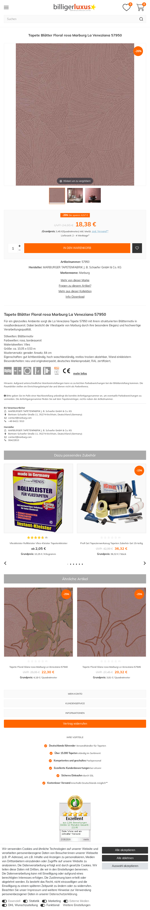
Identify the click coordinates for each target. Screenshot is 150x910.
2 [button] (70, 564)
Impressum (34, 890)
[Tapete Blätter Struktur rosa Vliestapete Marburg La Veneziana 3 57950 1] (57, 197)
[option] (38, 510)
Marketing (54, 901)
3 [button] (73, 564)
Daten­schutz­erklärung (63, 894)
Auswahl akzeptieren (125, 866)
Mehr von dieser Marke (75, 280)
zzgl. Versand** (100, 231)
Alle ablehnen (125, 858)
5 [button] (79, 564)
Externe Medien (79, 901)
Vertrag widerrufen (75, 723)
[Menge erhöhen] (19, 246)
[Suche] (141, 19)
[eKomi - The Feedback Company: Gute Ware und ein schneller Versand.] (75, 818)
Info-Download (75, 296)
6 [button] (82, 564)
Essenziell (14, 901)
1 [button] (67, 564)
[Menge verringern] (19, 250)
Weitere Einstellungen (76, 905)
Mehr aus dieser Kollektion (75, 291)
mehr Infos (80, 373)
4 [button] (76, 564)
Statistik (34, 901)
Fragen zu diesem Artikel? (75, 286)
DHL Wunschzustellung (23, 905)
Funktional (52, 905)
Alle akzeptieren (125, 850)
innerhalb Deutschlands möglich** (77, 782)
